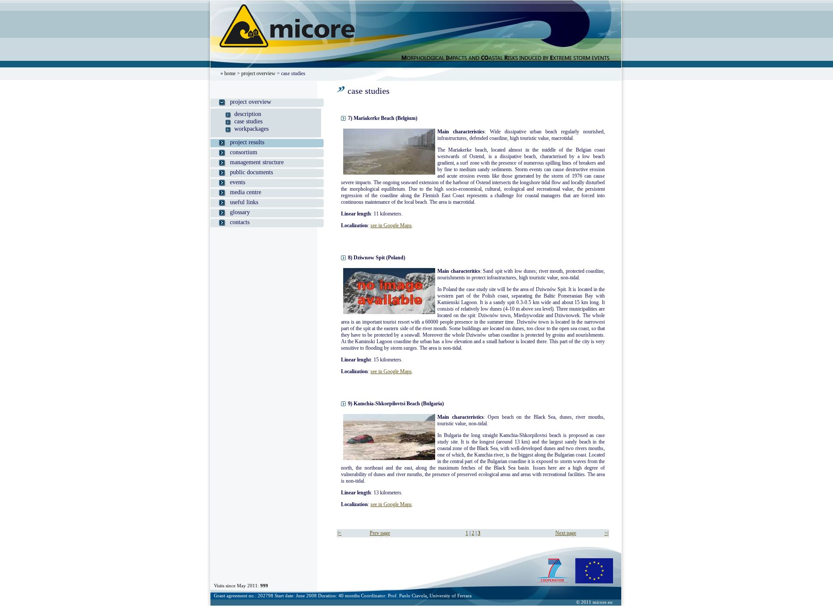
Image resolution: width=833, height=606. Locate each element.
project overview (258, 73)
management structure (257, 162)
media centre (245, 192)
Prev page (380, 533)
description (247, 114)
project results (247, 142)
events (237, 182)
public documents (251, 172)
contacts (239, 222)
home (230, 73)
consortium (243, 152)
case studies (248, 121)
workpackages (251, 129)
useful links (244, 202)
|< (339, 533)
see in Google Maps (391, 225)
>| (606, 533)
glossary (240, 212)
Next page (565, 533)
